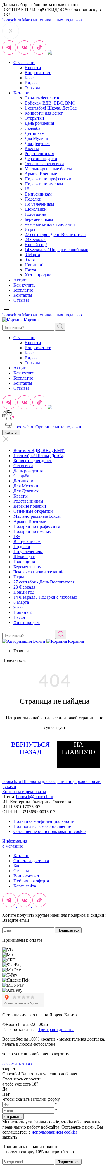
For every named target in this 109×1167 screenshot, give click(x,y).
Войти (39, 641)
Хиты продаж (38, 275)
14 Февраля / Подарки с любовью (56, 249)
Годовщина (35, 214)
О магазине (24, 62)
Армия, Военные (41, 173)
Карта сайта (24, 886)
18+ (28, 189)
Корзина (31, 319)
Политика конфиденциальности (44, 821)
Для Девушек (37, 143)
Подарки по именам (44, 183)
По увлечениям (39, 204)
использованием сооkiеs (54, 1132)
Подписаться (68, 930)
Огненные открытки (44, 163)
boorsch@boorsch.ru (34, 796)
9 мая (30, 259)
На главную (78, 748)
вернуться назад (30, 748)
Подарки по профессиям (48, 178)
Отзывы (32, 87)
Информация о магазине (14, 843)
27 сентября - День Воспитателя (55, 234)
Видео (31, 82)
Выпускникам (38, 194)
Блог (29, 77)
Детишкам (34, 133)
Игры (30, 229)
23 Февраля (35, 239)
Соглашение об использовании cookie (49, 831)
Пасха (30, 269)
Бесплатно (23, 290)
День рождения (39, 123)
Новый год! (36, 244)
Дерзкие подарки (41, 158)
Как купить (24, 285)
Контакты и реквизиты (24, 791)
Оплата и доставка (31, 860)
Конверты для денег (44, 113)
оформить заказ (17, 1063)
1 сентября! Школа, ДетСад (51, 108)
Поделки (33, 199)
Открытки (34, 118)
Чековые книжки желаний (50, 224)
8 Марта (32, 254)
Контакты (22, 295)
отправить (13, 1116)
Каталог (21, 92)
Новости (33, 67)
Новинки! (34, 264)
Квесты (32, 148)
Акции (20, 280)
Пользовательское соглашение (42, 826)
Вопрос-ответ (38, 72)
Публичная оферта (31, 880)
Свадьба (32, 128)
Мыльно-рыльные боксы (48, 168)
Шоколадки (36, 209)
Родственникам (39, 153)
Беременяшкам (39, 219)
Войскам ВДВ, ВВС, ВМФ (50, 103)
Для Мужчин (37, 138)
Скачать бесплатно (42, 98)
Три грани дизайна (56, 1029)
